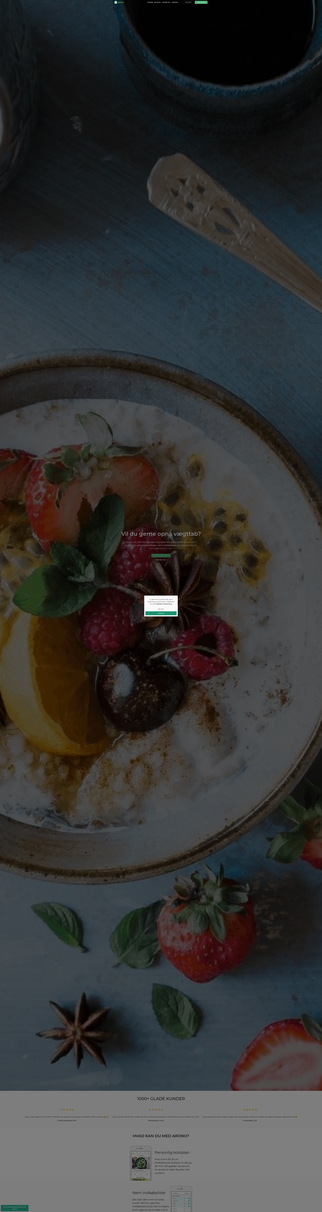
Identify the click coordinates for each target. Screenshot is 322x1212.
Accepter (161, 613)
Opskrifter (166, 2)
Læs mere (188, 2)
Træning (175, 2)
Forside (150, 2)
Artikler (157, 2)
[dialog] (161, 606)
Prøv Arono (201, 2)
